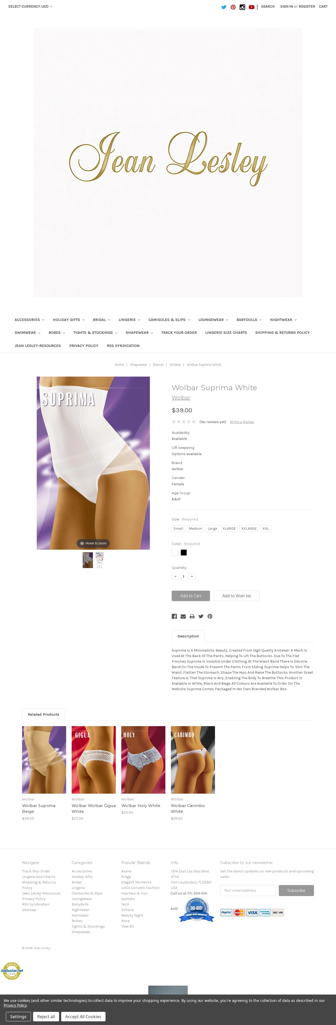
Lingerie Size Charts (226, 332)
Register (307, 6)
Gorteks (128, 899)
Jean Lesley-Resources (38, 345)
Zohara (127, 910)
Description (188, 636)
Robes (55, 332)
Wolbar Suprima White (204, 365)
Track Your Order (179, 332)
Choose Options (44, 764)
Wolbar (175, 365)
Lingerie (128, 319)
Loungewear (211, 319)
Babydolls (247, 319)
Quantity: (179, 567)
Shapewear (138, 332)
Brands (158, 365)
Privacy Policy (83, 345)
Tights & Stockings (94, 332)
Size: (185, 519)
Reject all (46, 1016)
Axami (126, 871)
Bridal (100, 319)
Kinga (126, 877)
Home (119, 365)
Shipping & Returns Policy (282, 332)
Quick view (44, 755)
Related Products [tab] (43, 714)
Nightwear (281, 319)
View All (127, 926)
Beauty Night (132, 915)
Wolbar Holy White (140, 805)
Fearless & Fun (134, 893)
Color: (186, 544)
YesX (125, 904)
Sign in (286, 6)
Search (268, 6)
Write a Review (242, 422)
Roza (125, 921)
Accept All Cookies (83, 1016)
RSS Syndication (123, 345)
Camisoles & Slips (168, 319)
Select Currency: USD (28, 6)
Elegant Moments (136, 882)
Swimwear (26, 332)
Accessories (28, 319)
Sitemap (29, 910)
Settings (18, 1016)
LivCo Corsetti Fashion (140, 888)
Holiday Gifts (67, 319)
